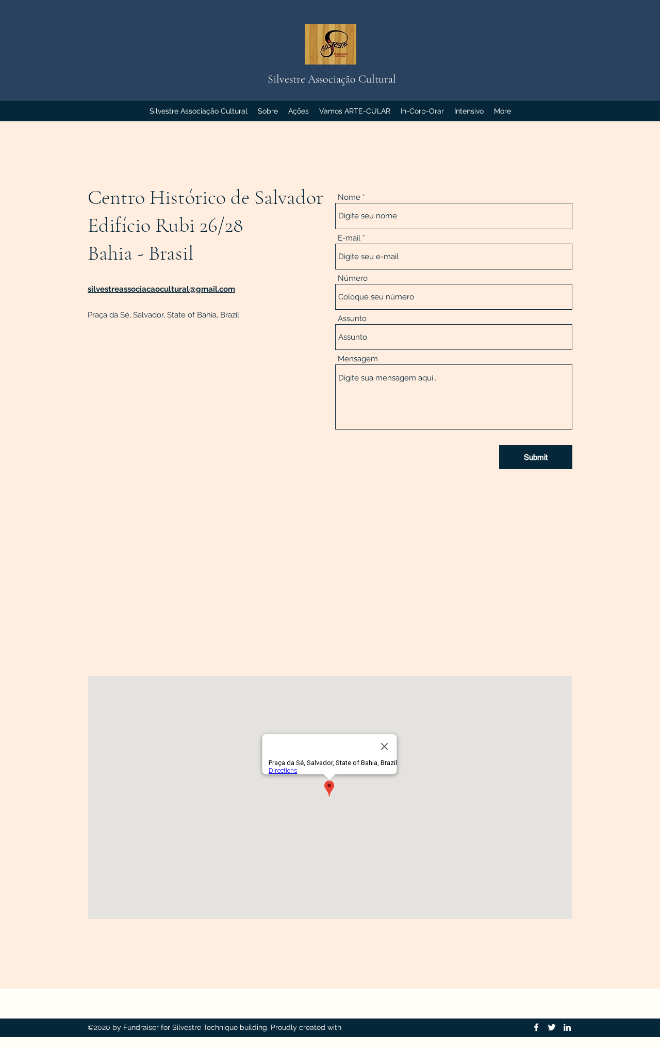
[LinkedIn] (567, 1027)
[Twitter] (552, 1027)
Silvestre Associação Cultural (332, 79)
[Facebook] (536, 1027)
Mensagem (358, 359)
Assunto (352, 319)
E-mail (349, 238)
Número (353, 278)
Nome (349, 197)
